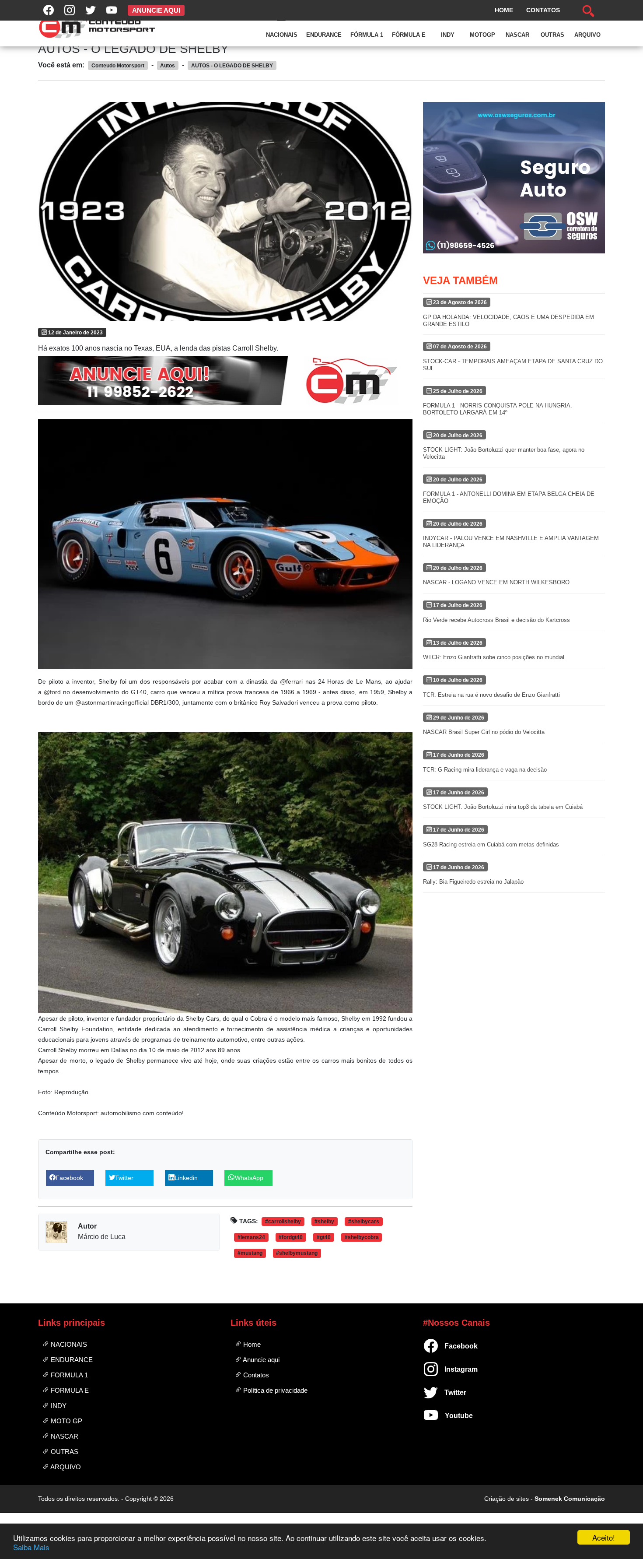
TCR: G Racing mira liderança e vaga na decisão (485, 769)
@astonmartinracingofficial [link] (112, 702)
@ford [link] (52, 691)
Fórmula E (409, 35)
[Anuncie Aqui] (225, 380)
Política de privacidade (274, 1390)
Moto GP (65, 1421)
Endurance (324, 35)
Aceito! (603, 1537)
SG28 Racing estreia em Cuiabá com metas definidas (491, 844)
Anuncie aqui (260, 1359)
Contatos (255, 1375)
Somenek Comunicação (570, 1498)
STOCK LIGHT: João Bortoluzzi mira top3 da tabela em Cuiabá (503, 807)
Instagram (448, 1369)
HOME (504, 10)
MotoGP (482, 35)
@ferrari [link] (291, 681)
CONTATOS (543, 10)
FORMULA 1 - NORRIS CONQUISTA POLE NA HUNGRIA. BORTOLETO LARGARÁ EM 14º (497, 409)
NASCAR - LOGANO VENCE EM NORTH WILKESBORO (496, 582)
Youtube (448, 1415)
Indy (447, 35)
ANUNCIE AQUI (156, 10)
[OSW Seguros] (514, 178)
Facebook (448, 1346)
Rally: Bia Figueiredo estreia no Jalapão (473, 881)
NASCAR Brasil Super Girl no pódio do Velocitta (484, 732)
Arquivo (587, 35)
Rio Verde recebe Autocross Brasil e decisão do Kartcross (496, 620)
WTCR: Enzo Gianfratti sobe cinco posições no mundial (493, 657)
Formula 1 (68, 1375)
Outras (552, 35)
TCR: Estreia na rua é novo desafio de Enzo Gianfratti (491, 695)
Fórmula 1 (366, 35)
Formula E (69, 1390)
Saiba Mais (31, 1546)
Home (251, 1344)
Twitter (448, 1392)
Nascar (517, 35)
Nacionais (281, 35)
